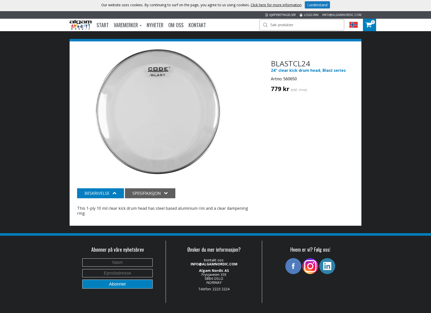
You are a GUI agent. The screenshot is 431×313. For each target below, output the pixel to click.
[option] (158, 112)
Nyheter (155, 25)
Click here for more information (276, 4)
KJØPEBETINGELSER (282, 15)
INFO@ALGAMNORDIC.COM (341, 15)
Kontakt (197, 25)
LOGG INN (311, 15)
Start (103, 25)
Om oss (176, 25)
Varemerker (126, 25)
